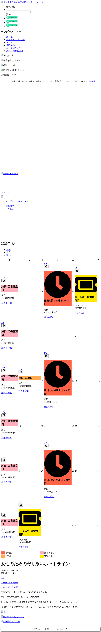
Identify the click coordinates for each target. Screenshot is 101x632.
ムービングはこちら (5, 192)
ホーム (9, 37)
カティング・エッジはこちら (14, 201)
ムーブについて (13, 48)
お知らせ (10, 42)
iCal (2, 578)
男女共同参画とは (14, 51)
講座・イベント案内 (15, 39)
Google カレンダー (9, 582)
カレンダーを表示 (9, 587)
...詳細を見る (92, 81)
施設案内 (10, 45)
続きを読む (6, 303)
